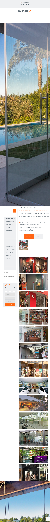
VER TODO (29, 236)
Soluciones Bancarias (8, 235)
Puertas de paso (9, 224)
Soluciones (6, 215)
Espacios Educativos (10, 246)
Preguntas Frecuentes (9, 276)
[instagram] (21, 4)
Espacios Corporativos (9, 229)
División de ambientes (10, 221)
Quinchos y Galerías (10, 218)
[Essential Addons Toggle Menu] (14, 211)
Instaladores (7, 272)
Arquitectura (7, 211)
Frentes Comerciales (10, 249)
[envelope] (29, 4)
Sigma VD (38, 236)
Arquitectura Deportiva (9, 263)
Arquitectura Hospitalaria (9, 241)
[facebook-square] (24, 4)
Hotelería (8, 258)
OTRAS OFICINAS (26, 2)
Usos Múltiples (9, 252)
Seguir (10, 304)
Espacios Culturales (10, 268)
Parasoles (8, 255)
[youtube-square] (27, 4)
